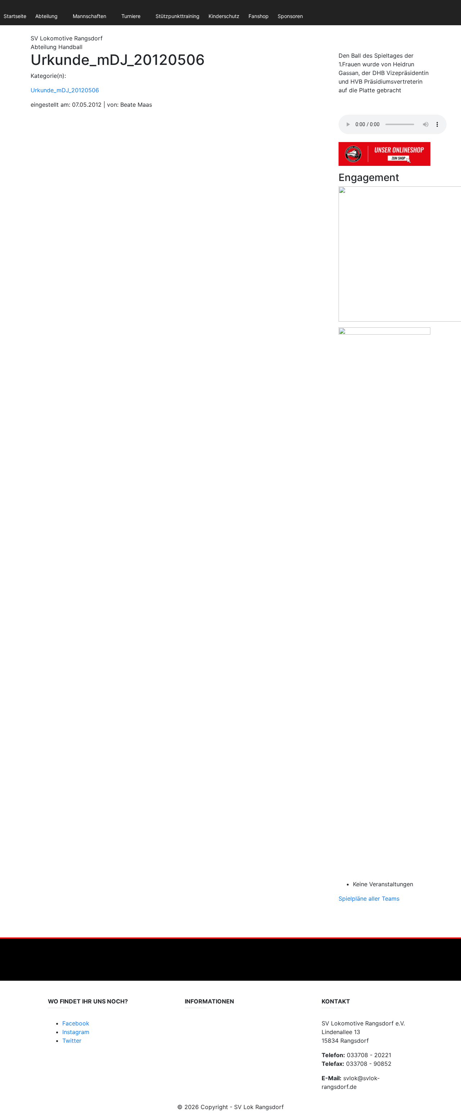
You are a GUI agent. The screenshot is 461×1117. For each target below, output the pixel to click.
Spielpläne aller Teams (369, 898)
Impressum (198, 1034)
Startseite (15, 16)
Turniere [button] (130, 16)
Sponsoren (290, 16)
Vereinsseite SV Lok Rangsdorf (221, 1042)
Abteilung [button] (46, 16)
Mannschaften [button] (89, 16)
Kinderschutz (224, 16)
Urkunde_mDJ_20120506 (65, 90)
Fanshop (259, 16)
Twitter (71, 1040)
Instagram (75, 1032)
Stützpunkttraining (178, 16)
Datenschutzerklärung (211, 1027)
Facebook (75, 1023)
